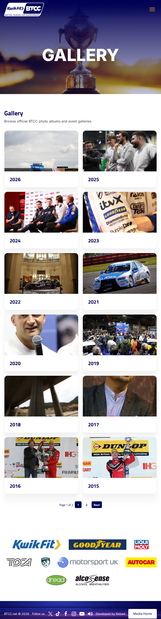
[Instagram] (73, 613)
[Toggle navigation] (152, 9)
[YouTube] (81, 613)
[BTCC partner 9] (92, 580)
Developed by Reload (110, 613)
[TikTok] (58, 613)
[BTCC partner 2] (97, 544)
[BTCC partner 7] (141, 562)
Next (97, 505)
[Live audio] (90, 613)
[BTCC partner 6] (88, 562)
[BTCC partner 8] (56, 580)
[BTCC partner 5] (45, 562)
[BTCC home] (24, 9)
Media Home (142, 614)
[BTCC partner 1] (36, 544)
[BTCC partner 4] (19, 562)
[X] (50, 614)
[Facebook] (65, 613)
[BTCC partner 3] (141, 544)
